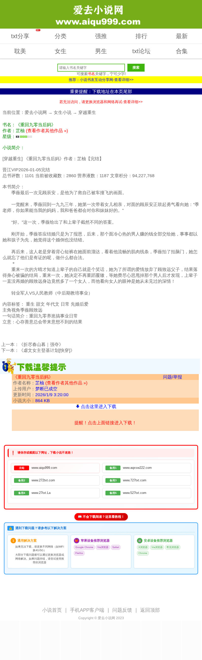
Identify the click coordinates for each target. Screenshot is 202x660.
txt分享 (25, 34)
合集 (182, 51)
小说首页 (52, 610)
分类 (61, 36)
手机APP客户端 (87, 610)
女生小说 (62, 112)
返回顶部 (150, 610)
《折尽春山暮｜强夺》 (41, 344)
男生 (101, 51)
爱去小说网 (36, 112)
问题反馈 (122, 610)
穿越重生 (87, 112)
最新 (182, 36)
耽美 (20, 51)
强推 (101, 36)
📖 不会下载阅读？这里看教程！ (101, 517)
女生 (61, 51)
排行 (141, 36)
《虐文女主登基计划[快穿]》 (47, 350)
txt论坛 (141, 51)
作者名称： (50, 382)
